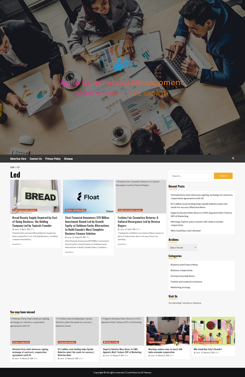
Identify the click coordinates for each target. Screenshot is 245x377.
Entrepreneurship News (183, 276)
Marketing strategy (180, 287)
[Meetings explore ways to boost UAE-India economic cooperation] (168, 331)
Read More (16, 244)
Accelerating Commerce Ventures (185, 302)
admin (17, 229)
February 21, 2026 (72, 358)
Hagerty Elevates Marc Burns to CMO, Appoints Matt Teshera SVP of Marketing (201, 214)
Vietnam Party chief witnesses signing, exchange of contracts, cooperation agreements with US (202, 197)
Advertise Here (18, 158)
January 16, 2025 (80, 237)
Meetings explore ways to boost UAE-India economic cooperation (197, 223)
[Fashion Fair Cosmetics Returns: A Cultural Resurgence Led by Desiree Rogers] (141, 196)
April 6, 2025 (26, 229)
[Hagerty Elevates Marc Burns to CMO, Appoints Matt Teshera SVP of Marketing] (122, 331)
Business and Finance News (75, 210)
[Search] (233, 158)
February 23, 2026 (27, 358)
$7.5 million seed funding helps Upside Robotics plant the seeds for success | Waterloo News (199, 205)
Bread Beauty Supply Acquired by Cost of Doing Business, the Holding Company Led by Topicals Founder (34, 221)
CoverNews (132, 372)
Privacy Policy (53, 158)
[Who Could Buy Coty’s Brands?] (213, 331)
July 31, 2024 (131, 229)
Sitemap (68, 158)
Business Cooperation (182, 270)
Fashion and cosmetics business (24, 210)
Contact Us (36, 158)
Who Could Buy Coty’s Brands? (186, 230)
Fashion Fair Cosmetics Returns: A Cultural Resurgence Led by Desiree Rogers (139, 221)
